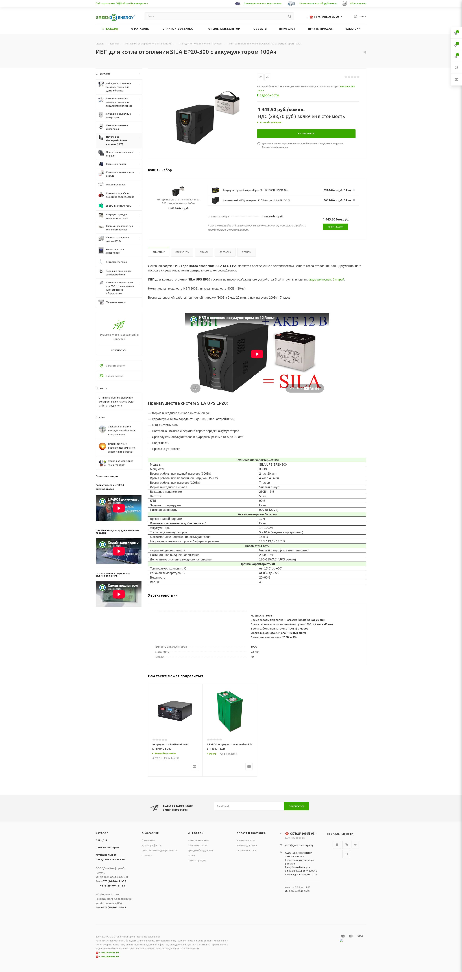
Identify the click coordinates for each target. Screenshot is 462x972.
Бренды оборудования (200, 850)
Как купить (182, 252)
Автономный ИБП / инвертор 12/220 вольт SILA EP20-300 (257, 200)
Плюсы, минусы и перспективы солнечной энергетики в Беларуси (121, 447)
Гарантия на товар (247, 850)
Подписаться (297, 806)
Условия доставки (247, 845)
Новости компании (198, 840)
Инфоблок (196, 833)
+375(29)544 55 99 (109, 952)
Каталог (102, 833)
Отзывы (246, 252)
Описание (158, 252)
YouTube (346, 854)
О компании (148, 840)
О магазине (150, 833)
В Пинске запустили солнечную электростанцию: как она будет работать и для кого (117, 401)
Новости (102, 388)
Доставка (225, 252)
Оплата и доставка (251, 833)
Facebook (337, 845)
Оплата (204, 252)
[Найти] (289, 16)
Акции (191, 855)
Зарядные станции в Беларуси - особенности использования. (121, 430)
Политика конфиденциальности (159, 850)
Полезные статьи (197, 845)
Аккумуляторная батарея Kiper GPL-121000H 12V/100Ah (255, 190)
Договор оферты (152, 845)
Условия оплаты (246, 840)
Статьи (100, 417)
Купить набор (335, 227)
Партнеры (147, 855)
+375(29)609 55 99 (109, 956)
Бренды (101, 840)
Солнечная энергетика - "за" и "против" (121, 463)
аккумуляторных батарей (326, 279)
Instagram (346, 845)
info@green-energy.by (299, 845)
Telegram (355, 845)
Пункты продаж (107, 847)
